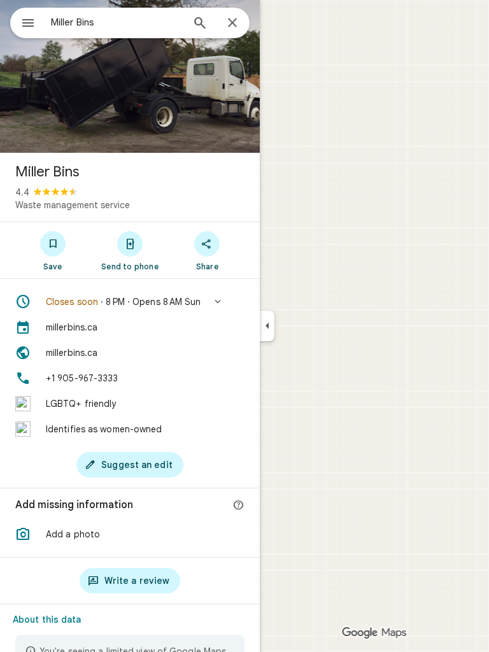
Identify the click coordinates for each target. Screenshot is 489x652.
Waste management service (72, 205)
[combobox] (116, 22)
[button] (130, 302)
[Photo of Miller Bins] (130, 76)
